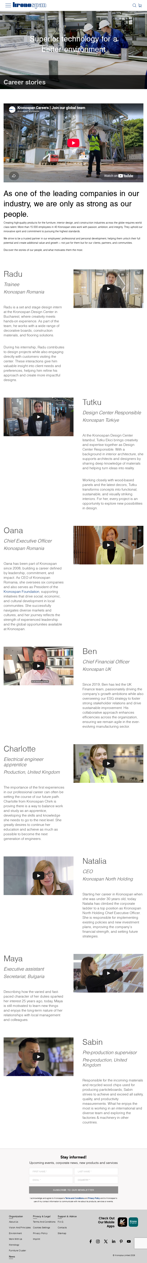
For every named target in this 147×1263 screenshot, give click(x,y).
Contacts (62, 1227)
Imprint (36, 1239)
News (12, 1256)
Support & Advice (67, 1216)
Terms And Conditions (44, 1221)
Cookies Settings (41, 1227)
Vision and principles (20, 1227)
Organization (16, 1216)
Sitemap (62, 1233)
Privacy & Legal (41, 1216)
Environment (15, 1233)
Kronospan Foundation (21, 591)
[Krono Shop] (140, 5)
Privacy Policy (40, 1233)
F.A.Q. (61, 1221)
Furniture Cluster (17, 1250)
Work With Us (15, 1239)
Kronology (14, 1244)
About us (13, 1221)
